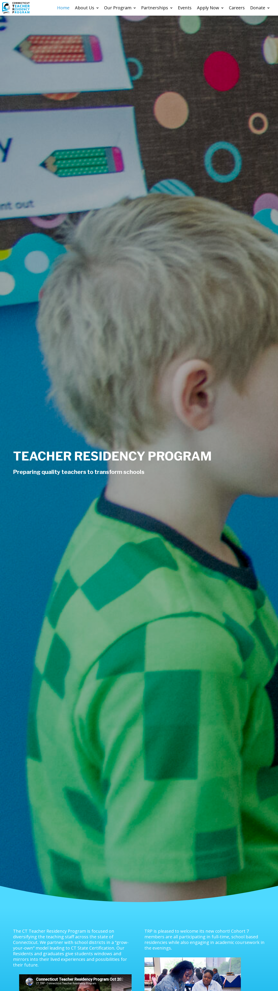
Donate (257, 8)
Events (185, 8)
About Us (84, 8)
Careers (237, 8)
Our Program (117, 8)
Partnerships (154, 8)
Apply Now (208, 8)
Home (63, 8)
